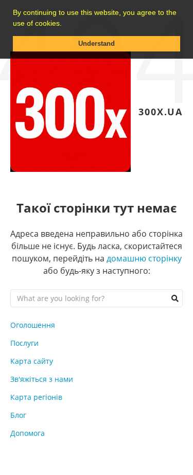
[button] (65, 24)
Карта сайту (31, 361)
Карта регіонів (36, 397)
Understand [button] (96, 43)
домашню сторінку (144, 258)
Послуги (24, 343)
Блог (18, 415)
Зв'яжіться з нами (41, 379)
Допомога (27, 433)
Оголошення (32, 325)
